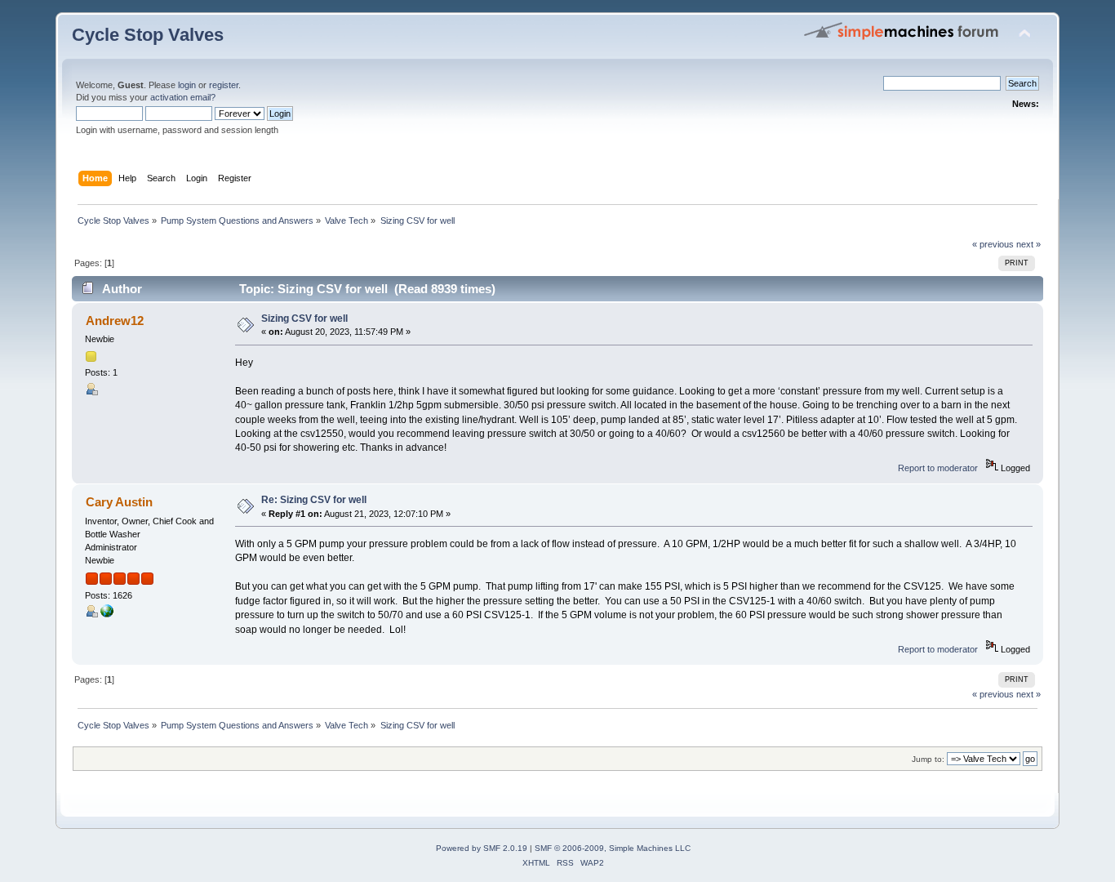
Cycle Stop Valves (148, 34)
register (223, 85)
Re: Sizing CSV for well (313, 500)
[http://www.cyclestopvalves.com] (106, 614)
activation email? (182, 97)
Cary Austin (119, 502)
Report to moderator (938, 468)
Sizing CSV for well (304, 318)
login (187, 85)
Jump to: (928, 759)
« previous (993, 244)
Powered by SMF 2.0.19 (481, 848)
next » (1028, 244)
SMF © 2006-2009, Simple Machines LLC (613, 848)
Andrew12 (115, 320)
